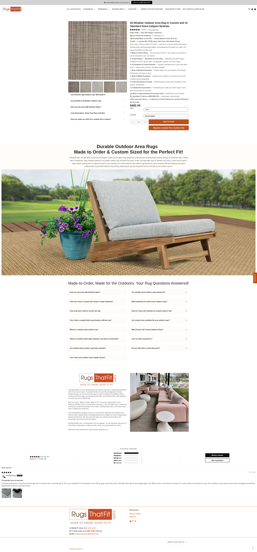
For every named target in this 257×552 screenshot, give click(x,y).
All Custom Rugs (74, 9)
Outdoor (132, 9)
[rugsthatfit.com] (12, 9)
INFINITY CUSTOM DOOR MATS (152, 9)
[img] (6, 472)
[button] (135, 30)
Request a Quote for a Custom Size (168, 128)
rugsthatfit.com (78, 549)
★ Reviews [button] (255, 278)
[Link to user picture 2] (17, 493)
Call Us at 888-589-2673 (141, 2)
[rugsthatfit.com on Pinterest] (135, 521)
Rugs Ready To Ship (172, 9)
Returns (133, 516)
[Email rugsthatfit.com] (130, 521)
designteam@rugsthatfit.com (87, 534)
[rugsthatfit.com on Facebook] (133, 521)
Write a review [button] (217, 455)
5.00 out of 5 (44, 457)
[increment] (145, 121)
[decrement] (132, 121)
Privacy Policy (135, 514)
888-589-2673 (90, 528)
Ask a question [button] (217, 460)
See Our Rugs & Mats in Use (193, 9)
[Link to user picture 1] (6, 493)
